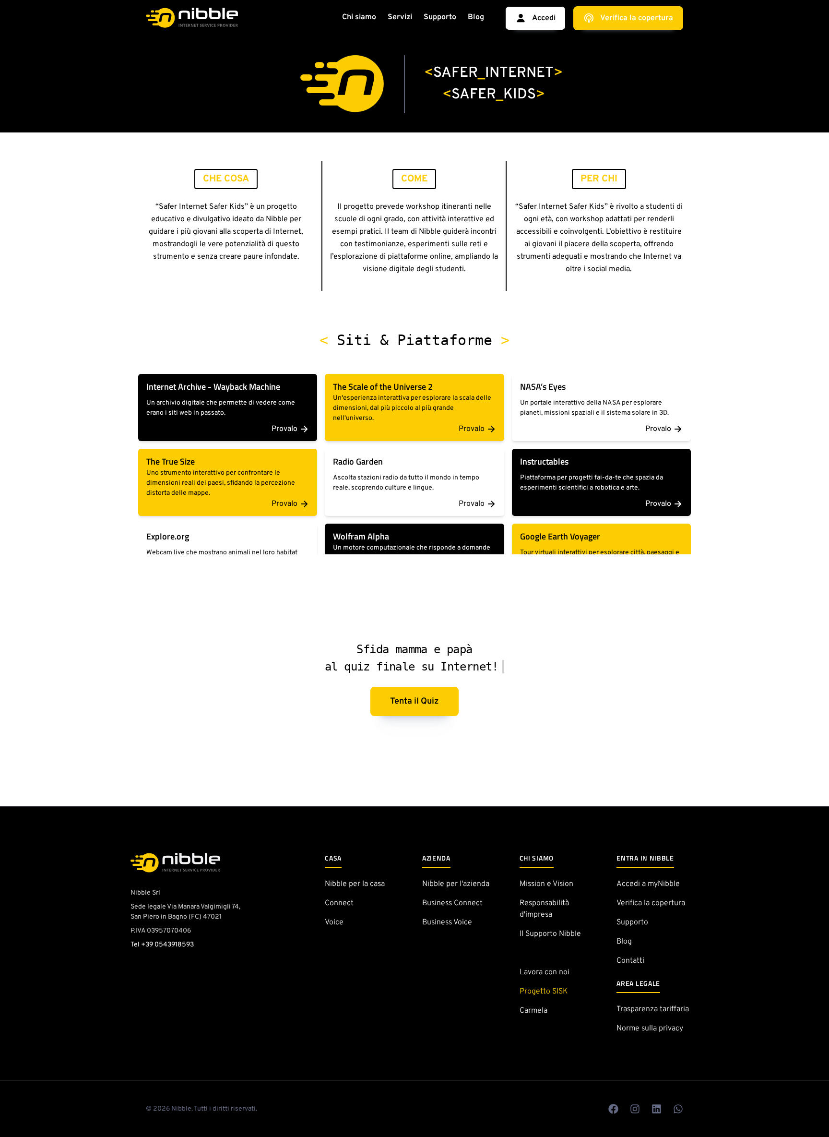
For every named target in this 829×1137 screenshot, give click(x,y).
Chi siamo (359, 17)
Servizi (400, 17)
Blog (476, 17)
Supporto (440, 17)
